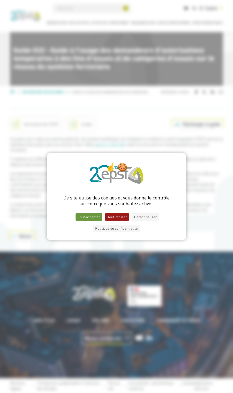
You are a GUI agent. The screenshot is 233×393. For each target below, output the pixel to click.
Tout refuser (117, 217)
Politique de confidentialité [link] (116, 228)
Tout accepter (89, 217)
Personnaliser (145, 217)
